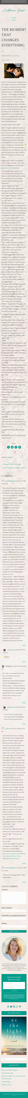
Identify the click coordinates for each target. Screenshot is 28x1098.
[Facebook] (8, 1006)
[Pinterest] (20, 1006)
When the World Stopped (9, 1070)
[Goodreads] (17, 1006)
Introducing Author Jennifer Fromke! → (15, 468)
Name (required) (6, 908)
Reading (9, 457)
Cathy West (10, 650)
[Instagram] (14, 1006)
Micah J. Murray (19, 1094)
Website (4, 923)
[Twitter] (11, 1006)
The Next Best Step (7, 1073)
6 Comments (15, 56)
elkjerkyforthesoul (10, 481)
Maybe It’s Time (6, 1085)
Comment (4, 889)
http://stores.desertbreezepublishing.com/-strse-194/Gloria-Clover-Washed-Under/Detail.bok (14, 856)
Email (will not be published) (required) (13, 915)
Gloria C (8, 728)
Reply (24, 645)
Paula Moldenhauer (11, 868)
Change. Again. (6, 1081)
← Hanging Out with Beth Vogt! (11, 464)
